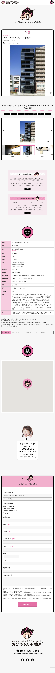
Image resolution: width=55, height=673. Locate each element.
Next (52, 131)
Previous (3, 131)
